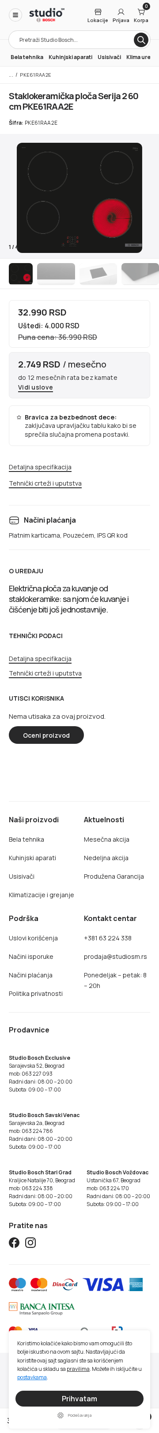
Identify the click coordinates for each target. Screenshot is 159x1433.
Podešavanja (79, 1415)
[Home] (46, 15)
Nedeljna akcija (106, 858)
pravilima (78, 1369)
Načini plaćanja (31, 975)
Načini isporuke (31, 956)
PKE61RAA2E (35, 74)
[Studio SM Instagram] (30, 1244)
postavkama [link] (32, 1377)
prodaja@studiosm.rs (115, 956)
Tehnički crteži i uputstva (45, 483)
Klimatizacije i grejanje (41, 895)
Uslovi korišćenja (33, 938)
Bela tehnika (27, 57)
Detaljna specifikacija (40, 467)
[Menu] (15, 15)
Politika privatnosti (36, 993)
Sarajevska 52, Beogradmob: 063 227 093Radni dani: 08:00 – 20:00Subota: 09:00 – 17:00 (40, 1073)
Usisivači (109, 57)
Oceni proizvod (46, 735)
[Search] (141, 40)
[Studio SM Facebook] (14, 1244)
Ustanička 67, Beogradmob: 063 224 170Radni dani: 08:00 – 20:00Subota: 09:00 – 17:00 (118, 1188)
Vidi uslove (35, 387)
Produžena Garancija (114, 876)
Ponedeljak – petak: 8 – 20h (115, 980)
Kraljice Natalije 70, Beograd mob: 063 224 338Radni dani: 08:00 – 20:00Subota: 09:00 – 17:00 (42, 1188)
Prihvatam (79, 1398)
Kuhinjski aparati (70, 57)
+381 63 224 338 (108, 938)
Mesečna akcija (106, 839)
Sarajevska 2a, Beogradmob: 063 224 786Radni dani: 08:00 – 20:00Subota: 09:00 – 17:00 (44, 1131)
